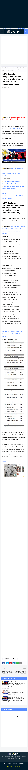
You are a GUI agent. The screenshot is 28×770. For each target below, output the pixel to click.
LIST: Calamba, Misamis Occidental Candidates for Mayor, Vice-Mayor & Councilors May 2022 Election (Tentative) (16, 684)
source (4, 461)
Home (3, 67)
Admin (4, 87)
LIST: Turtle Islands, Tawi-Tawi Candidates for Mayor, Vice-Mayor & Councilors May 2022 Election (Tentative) (16, 699)
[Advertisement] (14, 14)
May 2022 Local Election (15, 128)
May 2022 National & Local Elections (12, 67)
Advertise (15, 763)
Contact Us (21, 763)
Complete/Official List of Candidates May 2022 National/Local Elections (16, 691)
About (9, 763)
